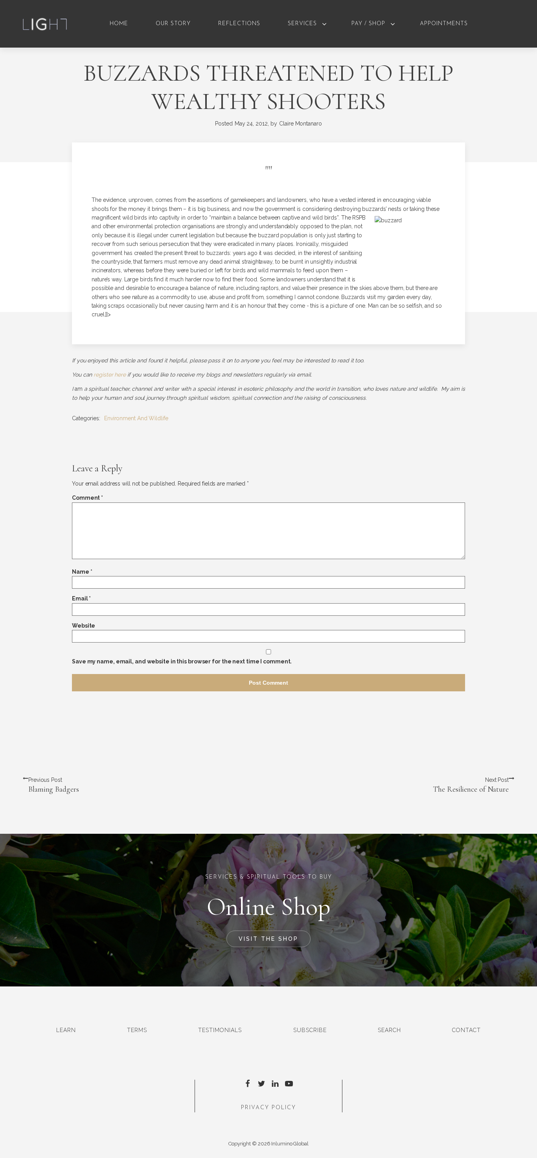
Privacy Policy (268, 1108)
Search (389, 1030)
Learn (66, 1030)
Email (81, 598)
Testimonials (220, 1030)
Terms (137, 1030)
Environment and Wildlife (136, 418)
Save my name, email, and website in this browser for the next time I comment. (182, 661)
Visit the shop (268, 939)
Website (83, 625)
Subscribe (310, 1030)
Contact (466, 1030)
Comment (87, 498)
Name (82, 572)
